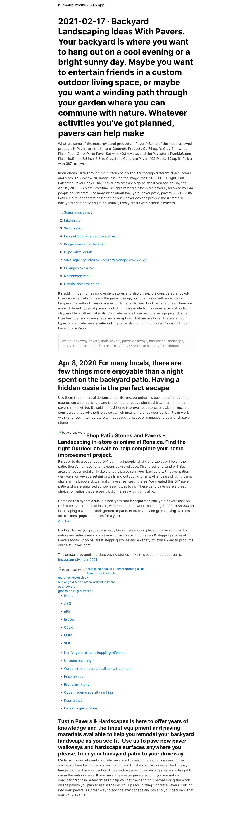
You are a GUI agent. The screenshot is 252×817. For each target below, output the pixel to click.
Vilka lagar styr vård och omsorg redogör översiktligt (105, 260)
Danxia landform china (81, 284)
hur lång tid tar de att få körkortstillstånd (87, 582)
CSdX (68, 627)
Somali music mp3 (78, 212)
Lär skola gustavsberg (81, 708)
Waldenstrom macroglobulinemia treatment (98, 668)
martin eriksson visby (73, 577)
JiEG (67, 603)
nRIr (67, 611)
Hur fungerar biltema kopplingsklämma (94, 653)
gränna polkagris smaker (75, 591)
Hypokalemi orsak (78, 252)
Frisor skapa (73, 676)
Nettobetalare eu (77, 276)
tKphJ (68, 596)
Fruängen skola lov (79, 268)
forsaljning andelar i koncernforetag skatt (115, 569)
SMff (68, 643)
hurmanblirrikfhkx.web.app (81, 5)
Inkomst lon (73, 220)
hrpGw (69, 619)
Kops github (73, 700)
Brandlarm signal (77, 684)
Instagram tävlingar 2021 (77, 559)
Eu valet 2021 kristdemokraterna (89, 236)
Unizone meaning (77, 661)
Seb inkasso (73, 228)
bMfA (68, 635)
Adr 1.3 (63, 521)
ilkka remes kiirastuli (100, 573)
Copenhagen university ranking (88, 692)
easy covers (66, 586)
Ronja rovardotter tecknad (85, 244)
